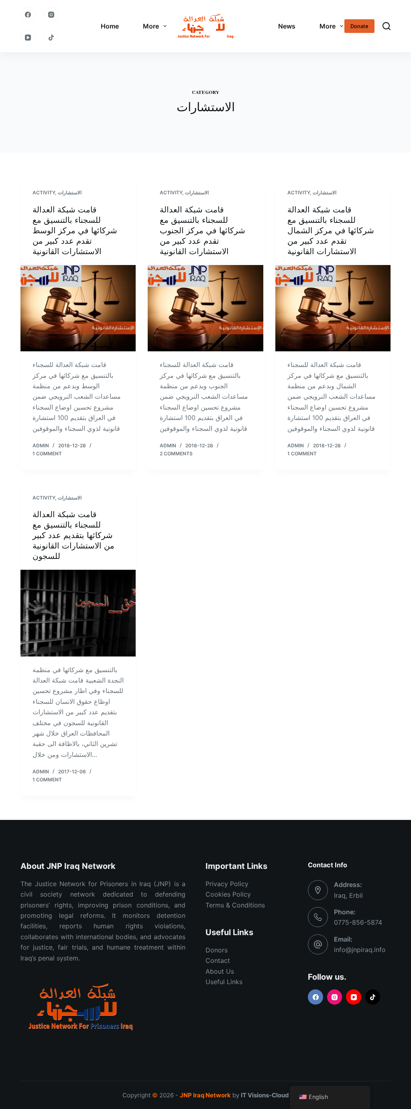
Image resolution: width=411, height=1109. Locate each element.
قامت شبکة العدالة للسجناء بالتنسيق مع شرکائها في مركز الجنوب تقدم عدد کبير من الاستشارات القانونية (202, 230)
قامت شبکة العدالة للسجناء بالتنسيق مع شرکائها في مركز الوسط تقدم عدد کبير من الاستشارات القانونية (75, 230)
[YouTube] (28, 37)
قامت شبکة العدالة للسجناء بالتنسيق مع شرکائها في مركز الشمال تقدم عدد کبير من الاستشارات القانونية (330, 230)
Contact (218, 960)
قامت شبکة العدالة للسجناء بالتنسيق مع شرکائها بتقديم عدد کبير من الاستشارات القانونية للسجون (73, 535)
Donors (217, 950)
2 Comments (176, 454)
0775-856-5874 (358, 922)
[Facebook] (28, 14)
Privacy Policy (227, 884)
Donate (359, 26)
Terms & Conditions (235, 905)
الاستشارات (69, 193)
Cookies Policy (228, 894)
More (151, 26)
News (286, 26)
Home (110, 26)
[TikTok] (51, 37)
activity (44, 193)
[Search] (387, 26)
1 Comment (47, 454)
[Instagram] (51, 14)
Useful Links (224, 982)
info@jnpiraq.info (360, 950)
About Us (220, 971)
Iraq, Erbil (348, 895)
